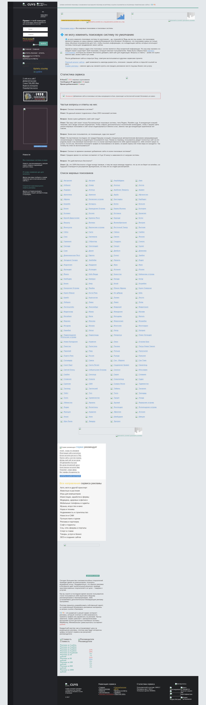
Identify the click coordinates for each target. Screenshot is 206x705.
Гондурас (117, 241)
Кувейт (66, 297)
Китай (116, 283)
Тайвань (117, 388)
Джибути (117, 251)
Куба (140, 293)
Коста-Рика (93, 293)
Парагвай (67, 351)
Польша (117, 351)
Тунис (66, 398)
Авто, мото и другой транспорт (73, 488)
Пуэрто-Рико (68, 356)
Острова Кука (144, 342)
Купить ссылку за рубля (70, 476)
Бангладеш (118, 199)
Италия (141, 269)
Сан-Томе (142, 360)
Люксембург (93, 307)
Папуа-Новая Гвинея (147, 346)
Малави (142, 312)
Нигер (116, 330)
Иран (141, 265)
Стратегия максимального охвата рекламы (33, 187)
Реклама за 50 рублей (66, 659)
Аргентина (68, 194)
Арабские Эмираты (121, 190)
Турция (116, 398)
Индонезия (68, 265)
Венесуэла (68, 227)
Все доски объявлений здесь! (70, 465)
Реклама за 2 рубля (68, 647)
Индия (141, 260)
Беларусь (92, 204)
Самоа (91, 360)
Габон (66, 232)
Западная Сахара (71, 260)
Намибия (67, 330)
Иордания (93, 265)
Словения (67, 379)
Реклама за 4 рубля (68, 651)
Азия (140, 180)
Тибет (66, 393)
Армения (92, 194)
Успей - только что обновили (69, 451)
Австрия (92, 180)
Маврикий (117, 307)
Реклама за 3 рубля (68, 649)
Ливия (116, 302)
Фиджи (66, 407)
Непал (91, 330)
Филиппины (93, 407)
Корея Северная (145, 288)
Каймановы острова (146, 274)
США (91, 384)
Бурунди (117, 218)
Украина (92, 402)
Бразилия (142, 213)
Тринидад (142, 393)
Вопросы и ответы (30, 59)
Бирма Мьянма (120, 208)
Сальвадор (68, 360)
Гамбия (141, 232)
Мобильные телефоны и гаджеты (74, 503)
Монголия (117, 326)
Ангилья (117, 185)
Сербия (67, 374)
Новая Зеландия (145, 335)
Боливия (67, 213)
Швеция (142, 417)
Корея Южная (69, 293)
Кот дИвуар (118, 293)
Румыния (142, 356)
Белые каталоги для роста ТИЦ (70, 455)
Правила (118, 692)
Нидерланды (94, 335)
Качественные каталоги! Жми (70, 467)
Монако (92, 326)
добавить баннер (188, 20)
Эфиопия (117, 412)
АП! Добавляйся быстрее (68, 463)
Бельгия (142, 204)
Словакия (142, 374)
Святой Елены (69, 370)
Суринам (67, 384)
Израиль (117, 260)
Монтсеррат (143, 326)
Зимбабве (92, 260)
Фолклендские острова (148, 407)
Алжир (91, 185)
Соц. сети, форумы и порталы (73, 528)
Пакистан (67, 346)
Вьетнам (142, 227)
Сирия (116, 374)
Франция (67, 412)
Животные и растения (70, 491)
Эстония (142, 412)
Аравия (141, 190)
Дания (91, 251)
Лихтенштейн (69, 307)
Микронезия (118, 321)
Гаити (91, 232)
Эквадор (92, 421)
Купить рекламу (104, 689)
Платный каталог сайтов (74, 62)
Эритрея (117, 421)
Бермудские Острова (97, 208)
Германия (67, 241)
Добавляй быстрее (29, 81)
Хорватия (92, 412)
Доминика (142, 251)
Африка (67, 199)
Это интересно (104, 692)
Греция (116, 246)
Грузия (141, 246)
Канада (116, 279)
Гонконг (142, 241)
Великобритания (120, 222)
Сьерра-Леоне (119, 384)
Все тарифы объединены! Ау (70, 472)
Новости (102, 691)
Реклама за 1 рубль (68, 645)
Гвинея (116, 237)
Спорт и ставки (66, 531)
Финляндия (118, 407)
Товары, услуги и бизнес (71, 534)
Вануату (67, 222)
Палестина (93, 346)
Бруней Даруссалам (71, 218)
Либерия (67, 302)
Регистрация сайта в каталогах (70, 453)
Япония (142, 237)
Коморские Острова (71, 288)
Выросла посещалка (30, 86)
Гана (65, 237)
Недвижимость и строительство (74, 512)
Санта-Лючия (94, 365)
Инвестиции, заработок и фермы (74, 497)
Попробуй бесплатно (30, 88)
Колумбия (142, 283)
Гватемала (93, 237)
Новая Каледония (71, 342)
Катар (141, 279)
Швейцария (118, 417)
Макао (91, 312)
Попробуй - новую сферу (68, 470)
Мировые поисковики (106, 694)
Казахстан (118, 274)
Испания (117, 269)
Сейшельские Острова (97, 370)
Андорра (67, 190)
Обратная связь (120, 694)
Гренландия (93, 246)
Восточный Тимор (121, 227)
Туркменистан (94, 398)
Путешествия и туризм (70, 519)
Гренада (67, 246)
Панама (117, 346)
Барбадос (142, 199)
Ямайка (92, 288)
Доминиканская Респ (72, 255)
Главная (36, 49)
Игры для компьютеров (70, 494)
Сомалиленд (119, 379)
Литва (141, 302)
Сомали (92, 379)
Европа (91, 255)
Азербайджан (119, 180)
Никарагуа (118, 335)
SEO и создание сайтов (70, 537)
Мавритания (143, 307)
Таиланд (67, 388)
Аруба (116, 194)
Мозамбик (143, 321)
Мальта (141, 316)
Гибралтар (93, 241)
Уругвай (117, 402)
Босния (91, 213)
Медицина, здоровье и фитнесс (74, 500)
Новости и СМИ (67, 516)
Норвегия (92, 342)
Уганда (141, 398)
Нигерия (142, 330)
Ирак (116, 265)
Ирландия (68, 269)
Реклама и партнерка (69, 522)
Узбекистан (68, 402)
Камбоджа (68, 279)
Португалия (143, 351)
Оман (116, 342)
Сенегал (117, 370)
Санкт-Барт (68, 365)
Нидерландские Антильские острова (68, 336)
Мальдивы (118, 316)
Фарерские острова (146, 402)
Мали (91, 316)
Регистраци (28, 39)
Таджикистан (144, 384)
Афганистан (143, 194)
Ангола (141, 185)
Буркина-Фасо (94, 218)
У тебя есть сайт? (29, 78)
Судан (141, 379)
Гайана (116, 232)
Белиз (116, 204)
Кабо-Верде (93, 274)
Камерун (92, 279)
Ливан (91, 302)
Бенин (66, 208)
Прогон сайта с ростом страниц (70, 458)
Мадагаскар (68, 312)
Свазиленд (143, 365)
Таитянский (93, 388)
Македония (118, 312)
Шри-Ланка (68, 421)
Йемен (66, 274)
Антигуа (92, 190)
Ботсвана (117, 213)
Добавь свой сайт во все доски (70, 460)
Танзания (142, 388)
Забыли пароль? (28, 41)
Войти (43, 44)
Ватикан (92, 222)
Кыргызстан (93, 297)
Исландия (92, 269)
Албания (67, 185)
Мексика (92, 321)
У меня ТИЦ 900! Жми (31, 83)
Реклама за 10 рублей (66, 655)
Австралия (68, 180)
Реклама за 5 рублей (68, 653)
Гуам (65, 251)
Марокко (67, 321)
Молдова (67, 326)
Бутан (141, 218)
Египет (116, 255)
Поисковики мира (67, 28)
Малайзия (68, 316)
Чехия (66, 417)
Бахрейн (67, 204)
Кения (66, 283)
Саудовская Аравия (121, 365)
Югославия (143, 370)
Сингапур (92, 374)
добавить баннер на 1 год (115, 21)
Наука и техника (67, 509)
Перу (91, 351)
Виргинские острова (96, 227)
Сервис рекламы (71, 66)
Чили (91, 417)
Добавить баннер (40, 146)
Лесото (141, 297)
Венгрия (142, 222)
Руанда (116, 356)
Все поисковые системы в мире (35, 160)
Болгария (142, 208)
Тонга (116, 393)
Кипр (91, 283)
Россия (91, 356)
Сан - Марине (119, 360)
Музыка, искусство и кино (71, 506)
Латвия (116, 297)
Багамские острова (96, 199)
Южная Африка (120, 288)
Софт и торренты (67, 525)
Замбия (142, 255)
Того (90, 393)
